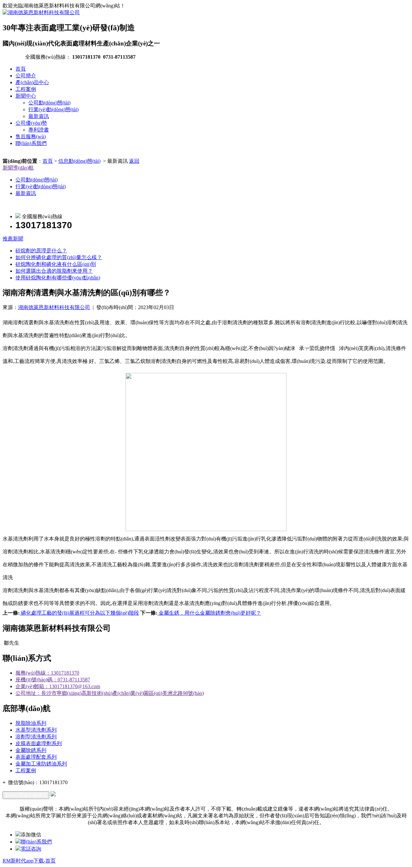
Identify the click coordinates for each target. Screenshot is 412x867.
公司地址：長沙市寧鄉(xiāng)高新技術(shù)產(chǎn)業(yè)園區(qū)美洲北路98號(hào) (109, 693)
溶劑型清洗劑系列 (36, 736)
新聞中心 (25, 96)
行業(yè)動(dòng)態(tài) (53, 109)
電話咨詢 (31, 849)
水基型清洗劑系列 (36, 730)
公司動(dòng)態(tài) (49, 102)
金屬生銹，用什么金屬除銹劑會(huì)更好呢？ (209, 613)
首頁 (20, 69)
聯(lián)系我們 (31, 143)
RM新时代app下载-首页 (29, 860)
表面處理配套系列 (36, 757)
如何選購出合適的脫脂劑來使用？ (54, 271)
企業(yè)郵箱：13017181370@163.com (57, 686)
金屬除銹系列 (30, 750)
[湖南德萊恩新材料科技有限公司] (41, 12)
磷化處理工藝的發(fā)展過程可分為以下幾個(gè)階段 (79, 613)
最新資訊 (38, 116)
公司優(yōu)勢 (31, 123)
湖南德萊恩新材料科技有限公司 (54, 307)
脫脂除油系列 (30, 723)
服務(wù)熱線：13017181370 (47, 673)
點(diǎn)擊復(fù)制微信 (26, 795)
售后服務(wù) (30, 136)
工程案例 (25, 89)
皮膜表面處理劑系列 (38, 743)
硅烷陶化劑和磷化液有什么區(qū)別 (55, 264)
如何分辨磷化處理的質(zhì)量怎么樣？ (58, 257)
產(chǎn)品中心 (32, 82)
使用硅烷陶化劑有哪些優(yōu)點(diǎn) (57, 277)
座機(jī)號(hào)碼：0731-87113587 (52, 679)
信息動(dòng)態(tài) (79, 161)
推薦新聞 (13, 238)
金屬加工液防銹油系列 (41, 763)
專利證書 (38, 129)
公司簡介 (25, 75)
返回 (134, 161)
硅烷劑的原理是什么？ (41, 250)
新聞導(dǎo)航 (18, 167)
